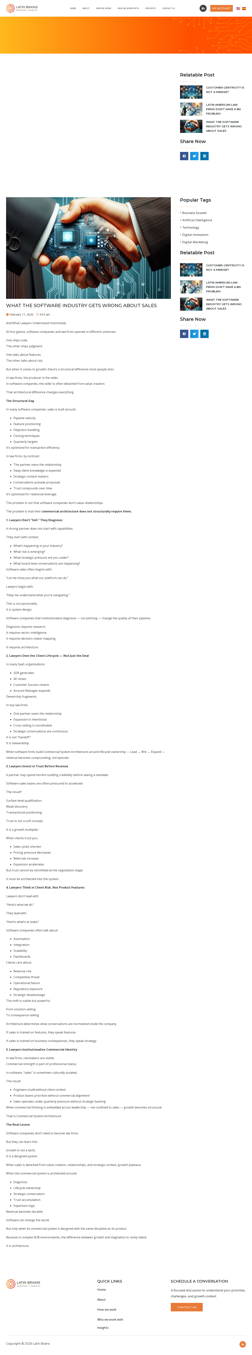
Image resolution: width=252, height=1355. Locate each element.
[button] (184, 156)
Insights (150, 8)
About (86, 8)
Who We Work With (128, 8)
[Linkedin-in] (203, 8)
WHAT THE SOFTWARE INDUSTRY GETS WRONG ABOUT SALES (224, 126)
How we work (103, 8)
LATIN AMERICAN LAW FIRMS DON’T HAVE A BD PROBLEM (223, 109)
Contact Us (168, 8)
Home (73, 8)
